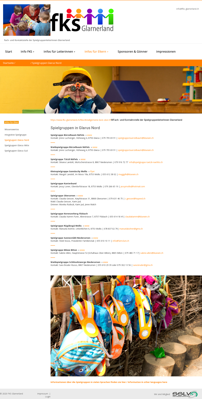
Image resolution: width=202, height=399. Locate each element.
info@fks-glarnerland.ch (187, 8)
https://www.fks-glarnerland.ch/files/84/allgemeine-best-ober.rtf (81, 120)
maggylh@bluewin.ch (128, 174)
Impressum (42, 393)
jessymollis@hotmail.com (133, 186)
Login (47, 396)
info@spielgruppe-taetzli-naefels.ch (146, 162)
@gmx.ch (138, 228)
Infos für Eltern (23, 63)
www (83, 159)
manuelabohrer (126, 228)
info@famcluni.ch (121, 240)
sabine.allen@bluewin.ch (151, 253)
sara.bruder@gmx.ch (143, 265)
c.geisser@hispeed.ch (135, 198)
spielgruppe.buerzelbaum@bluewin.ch (136, 138)
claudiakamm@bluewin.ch (137, 216)
